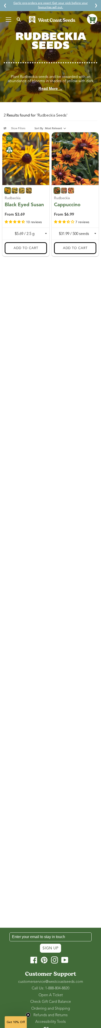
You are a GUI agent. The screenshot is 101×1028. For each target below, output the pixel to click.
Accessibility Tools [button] (50, 1021)
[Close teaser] (28, 1014)
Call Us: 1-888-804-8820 (50, 988)
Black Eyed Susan (24, 205)
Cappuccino (67, 205)
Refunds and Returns (50, 1015)
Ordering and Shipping (50, 1008)
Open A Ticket (51, 995)
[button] (92, 19)
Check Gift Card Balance (50, 1001)
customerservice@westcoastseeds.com (50, 981)
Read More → (50, 89)
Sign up (50, 948)
